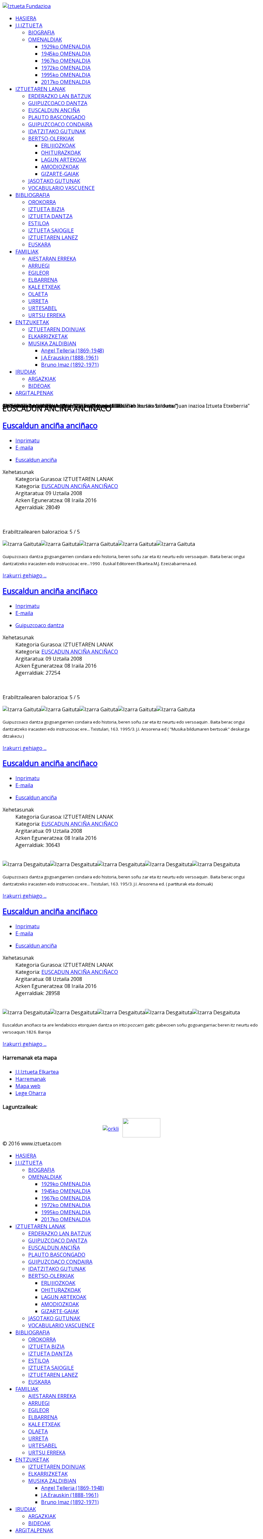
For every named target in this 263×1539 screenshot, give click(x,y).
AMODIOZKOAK (60, 166)
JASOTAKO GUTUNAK (54, 180)
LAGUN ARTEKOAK (63, 159)
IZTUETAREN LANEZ (53, 237)
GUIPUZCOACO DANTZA (57, 103)
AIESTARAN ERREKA (52, 258)
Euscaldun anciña (36, 459)
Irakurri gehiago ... (25, 575)
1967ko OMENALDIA (65, 60)
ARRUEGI (39, 265)
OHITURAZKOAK (61, 152)
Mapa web (27, 1086)
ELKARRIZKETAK (48, 336)
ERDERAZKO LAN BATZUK (59, 96)
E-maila (24, 447)
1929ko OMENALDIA (65, 46)
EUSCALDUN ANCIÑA (54, 110)
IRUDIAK (25, 371)
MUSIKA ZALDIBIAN (52, 343)
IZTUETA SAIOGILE (51, 230)
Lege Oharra (30, 1093)
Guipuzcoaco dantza (39, 625)
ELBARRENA (42, 279)
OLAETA (38, 294)
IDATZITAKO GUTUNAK (57, 131)
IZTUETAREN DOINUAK (56, 329)
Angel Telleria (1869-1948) (72, 350)
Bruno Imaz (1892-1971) (70, 364)
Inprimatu (27, 440)
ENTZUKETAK (32, 322)
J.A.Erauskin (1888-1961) (69, 357)
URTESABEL (42, 308)
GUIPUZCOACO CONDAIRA (60, 124)
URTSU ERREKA (46, 315)
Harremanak (30, 1078)
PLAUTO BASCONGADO (56, 117)
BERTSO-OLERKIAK (51, 138)
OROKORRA (42, 202)
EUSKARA (39, 244)
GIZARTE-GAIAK (60, 173)
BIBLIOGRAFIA (32, 195)
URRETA (38, 301)
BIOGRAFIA (41, 32)
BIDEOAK (39, 385)
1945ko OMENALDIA (65, 53)
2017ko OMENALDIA (65, 81)
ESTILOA (38, 223)
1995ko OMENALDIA (65, 74)
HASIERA (25, 18)
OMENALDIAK (45, 39)
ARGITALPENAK (34, 392)
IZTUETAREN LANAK (40, 89)
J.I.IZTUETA (28, 25)
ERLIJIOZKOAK (58, 145)
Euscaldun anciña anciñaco (50, 425)
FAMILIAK (26, 251)
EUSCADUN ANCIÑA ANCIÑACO (79, 486)
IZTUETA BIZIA (46, 209)
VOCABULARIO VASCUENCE (61, 187)
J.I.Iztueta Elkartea (37, 1071)
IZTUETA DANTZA (50, 216)
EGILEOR (38, 272)
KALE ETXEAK (44, 286)
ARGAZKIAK (42, 378)
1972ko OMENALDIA (65, 67)
